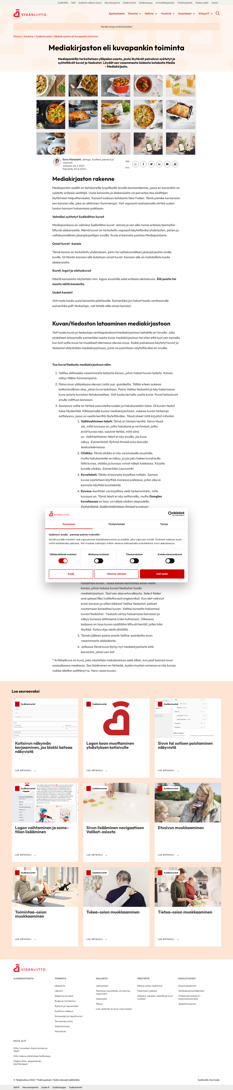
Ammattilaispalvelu (165, 2)
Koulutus (28, 36)
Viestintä (166, 13)
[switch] (98, 560)
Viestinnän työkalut (147, 990)
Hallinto (149, 13)
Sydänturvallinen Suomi (89, 2)
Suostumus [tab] (69, 524)
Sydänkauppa (145, 2)
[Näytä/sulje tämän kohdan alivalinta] (140, 13)
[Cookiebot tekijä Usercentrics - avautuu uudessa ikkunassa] (170, 513)
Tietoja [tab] (164, 524)
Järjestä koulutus (187, 1003)
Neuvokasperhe (112, 2)
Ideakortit (60, 985)
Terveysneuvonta (64, 1021)
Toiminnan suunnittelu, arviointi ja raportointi (113, 992)
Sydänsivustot (44, 36)
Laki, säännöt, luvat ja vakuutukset (114, 1008)
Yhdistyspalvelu (184, 2)
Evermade (214, 1079)
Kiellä (71, 574)
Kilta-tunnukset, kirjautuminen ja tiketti (30, 1049)
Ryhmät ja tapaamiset (66, 1006)
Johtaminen (102, 985)
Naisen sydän (202, 2)
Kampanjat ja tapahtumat (69, 1016)
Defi (73, 2)
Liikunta (59, 990)
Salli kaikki (162, 574)
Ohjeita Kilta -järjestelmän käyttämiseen (27, 1062)
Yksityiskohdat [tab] (116, 524)
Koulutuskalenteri (187, 985)
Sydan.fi (45, 1087)
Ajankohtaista (117, 13)
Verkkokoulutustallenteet (191, 990)
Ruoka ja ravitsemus (65, 1000)
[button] (218, 14)
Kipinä (215, 2)
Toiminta (133, 13)
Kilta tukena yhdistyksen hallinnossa (32, 1056)
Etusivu (17, 36)
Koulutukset (184, 13)
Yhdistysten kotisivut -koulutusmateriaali (189, 997)
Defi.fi (16, 1087)
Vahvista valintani (116, 574)
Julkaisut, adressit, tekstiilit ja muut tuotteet (155, 997)
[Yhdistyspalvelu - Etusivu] (29, 968)
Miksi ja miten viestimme (149, 985)
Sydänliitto (63, 2)
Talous (99, 1003)
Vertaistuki (60, 1031)
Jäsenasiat (101, 998)
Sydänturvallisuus (64, 1011)
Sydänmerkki (129, 2)
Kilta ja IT (204, 13)
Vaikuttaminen (62, 1026)
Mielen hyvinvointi (64, 995)
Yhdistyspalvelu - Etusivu (38, 13)
